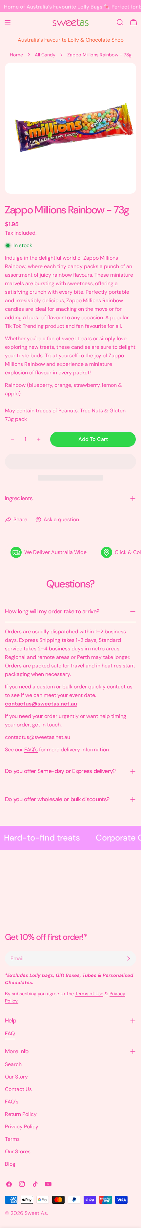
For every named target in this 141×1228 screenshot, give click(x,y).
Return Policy (21, 1114)
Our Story (16, 1076)
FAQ (10, 1033)
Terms (12, 1139)
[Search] (120, 22)
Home (16, 55)
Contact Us (18, 1089)
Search (13, 1064)
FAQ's (31, 749)
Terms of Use (89, 994)
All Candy (45, 55)
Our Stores (17, 1151)
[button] (70, 461)
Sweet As (36, 1213)
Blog (10, 1163)
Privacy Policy (21, 1126)
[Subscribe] (128, 958)
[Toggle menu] (7, 22)
